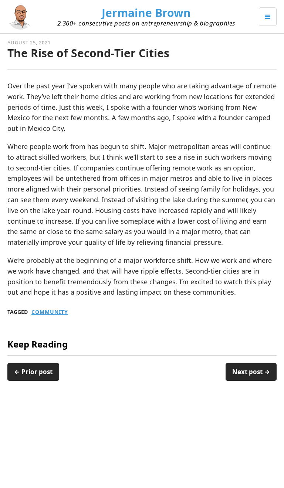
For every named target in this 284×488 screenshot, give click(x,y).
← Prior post (33, 371)
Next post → (251, 371)
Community (49, 312)
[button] (268, 16)
